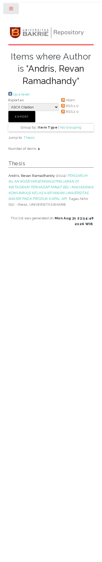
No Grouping (70, 127)
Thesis (29, 137)
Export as (16, 100)
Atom (70, 100)
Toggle (11, 10)
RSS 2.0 (72, 111)
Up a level (21, 94)
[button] (21, 116)
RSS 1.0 (71, 106)
